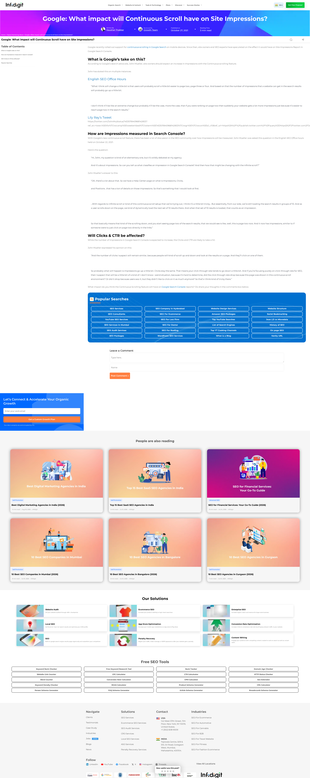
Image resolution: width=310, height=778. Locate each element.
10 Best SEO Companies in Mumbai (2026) (35, 574)
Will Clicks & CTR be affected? (10, 58)
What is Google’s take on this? (10, 50)
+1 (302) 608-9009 (169, 730)
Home (3, 35)
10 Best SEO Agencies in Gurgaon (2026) (230, 574)
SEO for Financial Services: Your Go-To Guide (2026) (237, 505)
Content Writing (239, 637)
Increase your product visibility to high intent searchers (155, 612)
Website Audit (52, 609)
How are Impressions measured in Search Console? (17, 54)
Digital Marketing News (15, 35)
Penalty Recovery (146, 638)
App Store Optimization (149, 624)
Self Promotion (18, 500)
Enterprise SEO (239, 609)
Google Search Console (173, 287)
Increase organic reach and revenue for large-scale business (250, 612)
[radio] (162, 771)
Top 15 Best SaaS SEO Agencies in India (132, 505)
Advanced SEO (214, 500)
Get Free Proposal (295, 5)
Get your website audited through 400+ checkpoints (61, 612)
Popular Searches (6, 63)
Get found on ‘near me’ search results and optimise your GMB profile (66, 627)
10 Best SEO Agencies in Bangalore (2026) (133, 574)
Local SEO (50, 624)
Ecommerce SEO (146, 609)
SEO (47, 638)
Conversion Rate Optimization (246, 624)
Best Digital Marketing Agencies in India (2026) (38, 505)
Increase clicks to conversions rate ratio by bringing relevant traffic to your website (257, 627)
